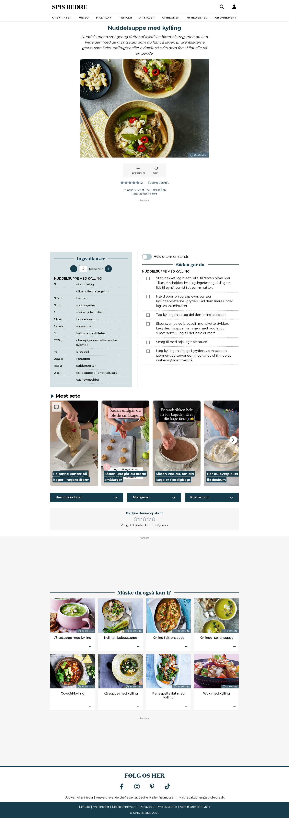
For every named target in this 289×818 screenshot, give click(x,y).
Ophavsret (146, 807)
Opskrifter (62, 17)
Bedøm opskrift (158, 183)
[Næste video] (233, 440)
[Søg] (222, 7)
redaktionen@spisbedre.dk (205, 797)
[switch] (147, 257)
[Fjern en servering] (73, 268)
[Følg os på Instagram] (137, 787)
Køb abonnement (124, 807)
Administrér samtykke (195, 807)
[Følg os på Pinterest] (152, 787)
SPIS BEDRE (69, 6)
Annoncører (101, 807)
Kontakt (84, 807)
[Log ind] (234, 7)
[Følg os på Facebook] (121, 787)
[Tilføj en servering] (108, 268)
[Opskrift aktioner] (91, 647)
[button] (74, 443)
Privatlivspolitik (167, 807)
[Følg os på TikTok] (167, 787)
